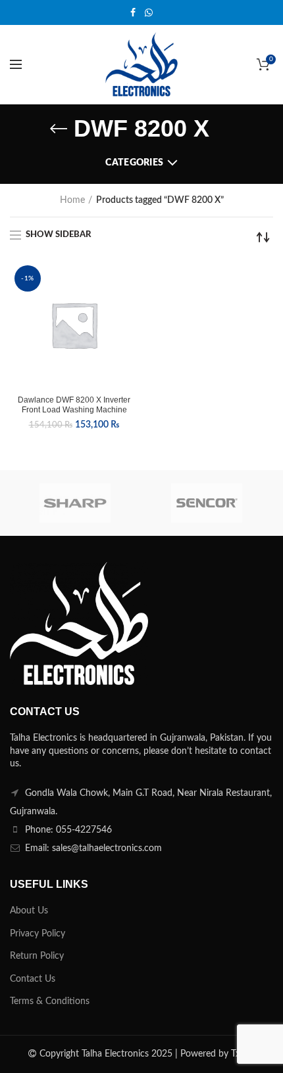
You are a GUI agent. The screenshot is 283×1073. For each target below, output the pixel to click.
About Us (29, 910)
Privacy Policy (37, 933)
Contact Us (32, 979)
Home (72, 200)
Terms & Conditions (50, 1001)
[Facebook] (133, 12)
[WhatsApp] (148, 12)
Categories (134, 162)
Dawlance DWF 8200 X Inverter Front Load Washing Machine (74, 405)
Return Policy (37, 956)
